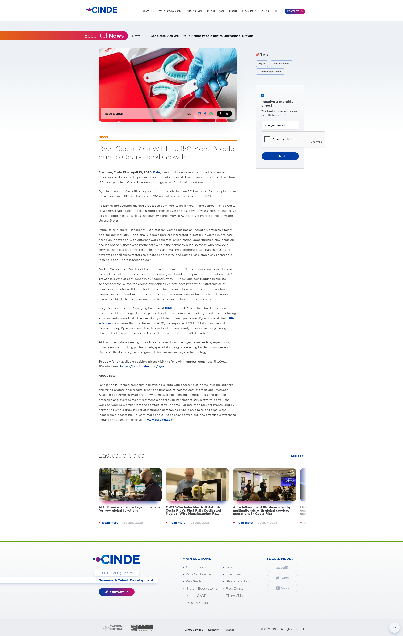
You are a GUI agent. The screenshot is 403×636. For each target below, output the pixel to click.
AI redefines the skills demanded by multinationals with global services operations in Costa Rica (262, 510)
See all (296, 455)
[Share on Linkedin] (199, 113)
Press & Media (197, 603)
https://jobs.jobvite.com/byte (142, 366)
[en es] (278, 11)
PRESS (265, 11)
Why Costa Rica (198, 574)
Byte (156, 172)
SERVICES (148, 11)
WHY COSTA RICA (170, 11)
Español (229, 630)
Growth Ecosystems (201, 588)
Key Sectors (195, 581)
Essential (104, 36)
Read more (110, 522)
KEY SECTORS (215, 11)
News (136, 36)
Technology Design (270, 71)
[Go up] (394, 627)
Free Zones (235, 588)
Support (213, 630)
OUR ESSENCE (194, 11)
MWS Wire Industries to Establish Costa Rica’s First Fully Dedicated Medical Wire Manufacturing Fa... (193, 510)
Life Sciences (281, 63)
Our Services (196, 567)
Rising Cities (235, 595)
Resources (234, 567)
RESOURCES (249, 11)
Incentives (234, 574)
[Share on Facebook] (205, 113)
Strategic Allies (237, 581)
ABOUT (233, 11)
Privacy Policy (194, 630)
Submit (280, 156)
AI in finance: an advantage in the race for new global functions (129, 508)
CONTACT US (295, 11)
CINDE (169, 308)
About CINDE (196, 595)
